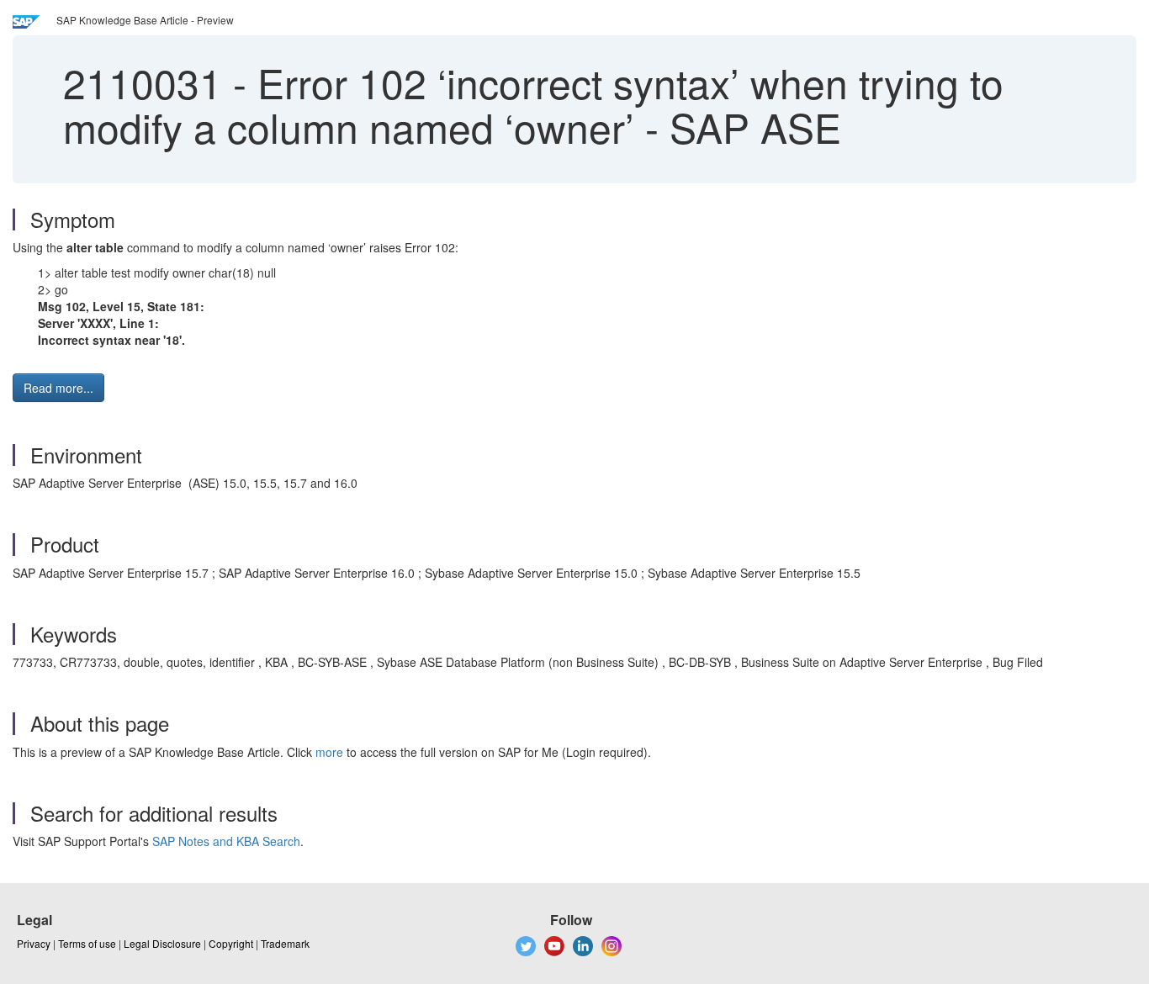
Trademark (285, 943)
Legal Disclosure (162, 943)
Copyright (231, 943)
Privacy (33, 943)
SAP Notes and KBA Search (226, 841)
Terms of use (87, 943)
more (329, 751)
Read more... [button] (58, 387)
